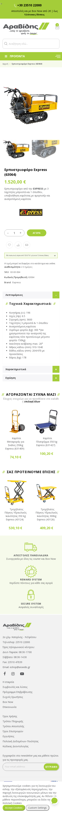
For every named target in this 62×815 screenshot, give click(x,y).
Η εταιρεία (8, 682)
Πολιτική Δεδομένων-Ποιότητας (20, 741)
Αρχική (5, 64)
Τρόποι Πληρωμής (13, 721)
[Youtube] (22, 673)
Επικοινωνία (9, 707)
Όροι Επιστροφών (13, 731)
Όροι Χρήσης (10, 716)
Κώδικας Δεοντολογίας (15, 746)
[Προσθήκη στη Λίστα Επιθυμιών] (9, 244)
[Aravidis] (26, 28)
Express (16, 282)
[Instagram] (13, 673)
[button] (5, 43)
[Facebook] (5, 673)
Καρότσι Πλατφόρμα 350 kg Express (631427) (46, 442)
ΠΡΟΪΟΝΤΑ (17, 56)
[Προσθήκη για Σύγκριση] (18, 244)
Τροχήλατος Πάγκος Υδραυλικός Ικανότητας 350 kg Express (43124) (15, 514)
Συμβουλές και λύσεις (15, 687)
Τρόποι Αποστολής (13, 726)
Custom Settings (37, 807)
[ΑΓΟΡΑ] (21, 427)
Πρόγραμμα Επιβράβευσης (17, 692)
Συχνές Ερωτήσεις (13, 697)
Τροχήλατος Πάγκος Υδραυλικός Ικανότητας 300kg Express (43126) (46, 514)
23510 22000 (23, 642)
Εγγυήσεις (8, 736)
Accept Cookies (13, 807)
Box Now (8, 702)
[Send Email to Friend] (26, 244)
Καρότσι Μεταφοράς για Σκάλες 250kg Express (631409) (14, 443)
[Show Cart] (57, 27)
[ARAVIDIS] (17, 626)
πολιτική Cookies (12, 803)
